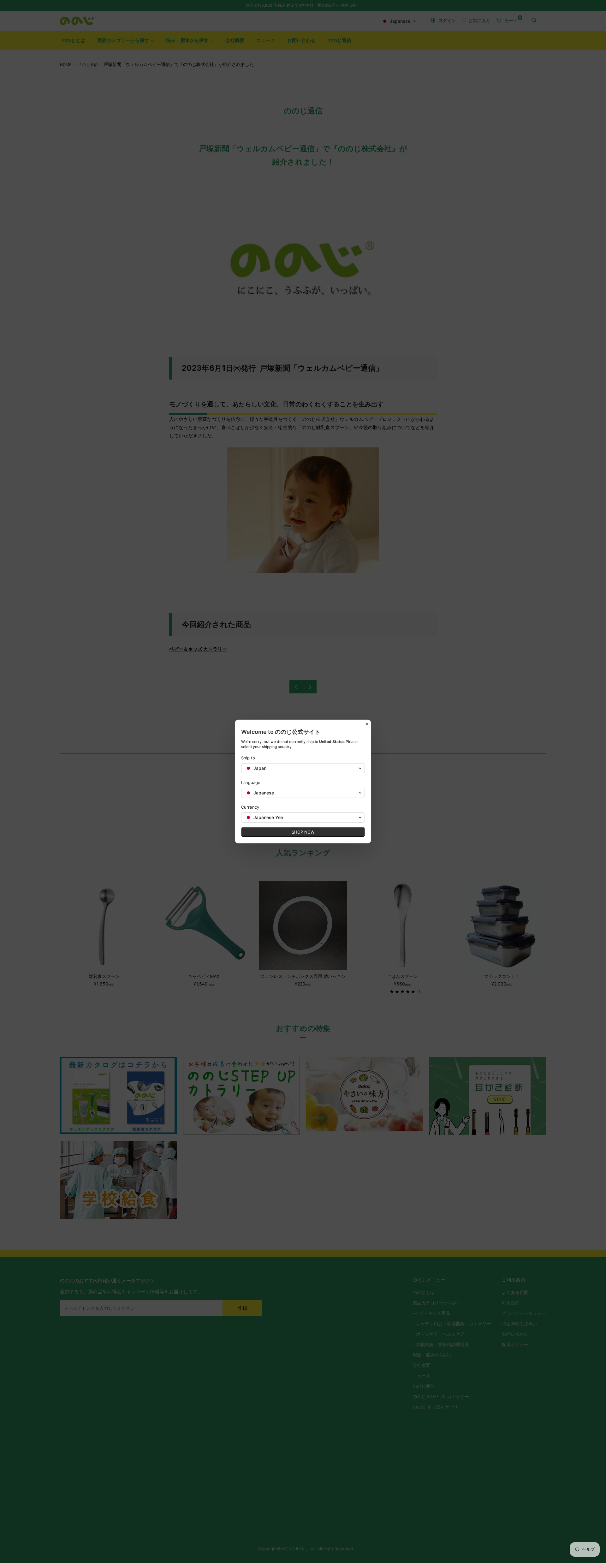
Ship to (248, 757)
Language (250, 782)
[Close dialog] (367, 724)
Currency (250, 807)
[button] (303, 768)
